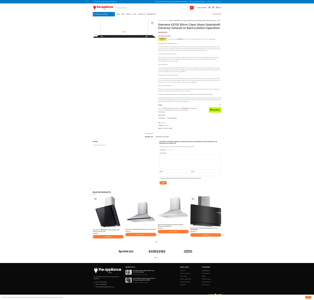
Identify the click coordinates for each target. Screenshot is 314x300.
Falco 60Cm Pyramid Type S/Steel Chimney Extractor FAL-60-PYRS (170, 225)
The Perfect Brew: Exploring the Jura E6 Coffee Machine (143, 271)
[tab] (149, 135)
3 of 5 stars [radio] (170, 149)
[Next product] (220, 20)
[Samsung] (157, 251)
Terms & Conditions (185, 273)
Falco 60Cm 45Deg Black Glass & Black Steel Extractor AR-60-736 (106, 230)
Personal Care (205, 284)
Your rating (162, 149)
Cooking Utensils (206, 281)
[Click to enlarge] (96, 35)
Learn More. (212, 39)
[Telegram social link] (171, 128)
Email (193, 171)
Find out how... (162, 112)
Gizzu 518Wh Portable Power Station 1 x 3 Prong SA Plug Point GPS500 (144, 279)
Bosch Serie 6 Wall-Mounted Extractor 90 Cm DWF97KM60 (203, 229)
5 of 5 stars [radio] (173, 149)
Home (159, 20)
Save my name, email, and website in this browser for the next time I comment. (181, 178)
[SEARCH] (192, 8)
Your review (162, 153)
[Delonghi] (188, 251)
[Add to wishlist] (122, 206)
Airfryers (204, 276)
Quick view (122, 202)
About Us (182, 270)
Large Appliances (206, 273)
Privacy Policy (183, 276)
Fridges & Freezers (206, 279)
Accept (308, 297)
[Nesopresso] (125, 251)
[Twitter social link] (165, 128)
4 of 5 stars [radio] (172, 149)
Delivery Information (185, 281)
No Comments (144, 274)
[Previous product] (217, 20)
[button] (140, 234)
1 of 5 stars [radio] (168, 149)
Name (161, 171)
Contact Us (183, 284)
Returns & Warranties (185, 279)
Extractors (165, 20)
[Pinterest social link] (167, 128)
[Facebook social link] (163, 128)
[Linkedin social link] (169, 128)
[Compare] (122, 199)
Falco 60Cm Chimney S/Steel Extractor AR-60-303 (140, 229)
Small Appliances (206, 270)
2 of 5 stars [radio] (169, 149)
